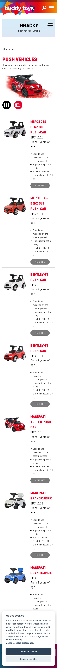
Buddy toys (9, 49)
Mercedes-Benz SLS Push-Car (39, 126)
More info (40, 185)
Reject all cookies (28, 659)
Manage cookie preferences (20, 643)
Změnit (36, 30)
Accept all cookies (28, 651)
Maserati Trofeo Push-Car (41, 421)
